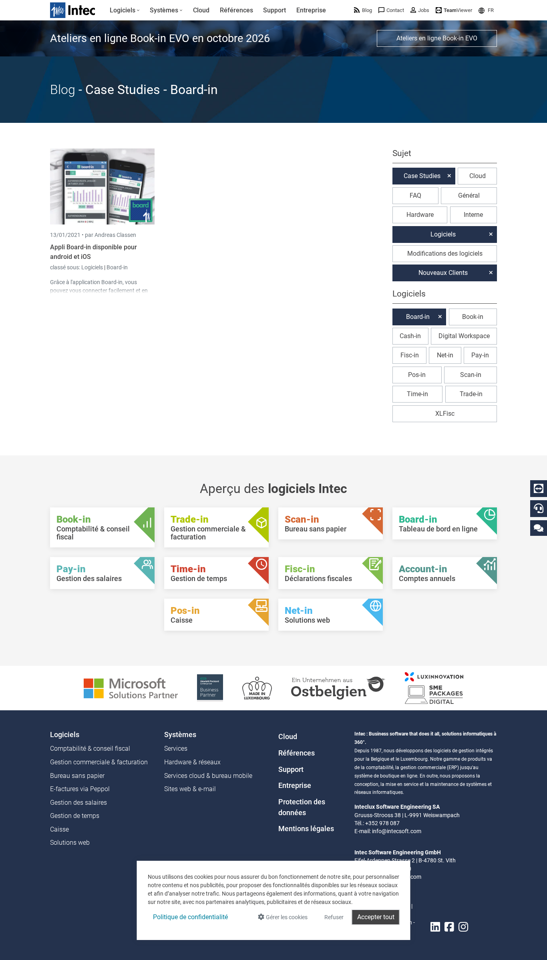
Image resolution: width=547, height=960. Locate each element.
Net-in (445, 355)
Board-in (117, 267)
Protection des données (301, 807)
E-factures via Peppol (80, 789)
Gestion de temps (74, 816)
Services (175, 748)
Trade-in (471, 394)
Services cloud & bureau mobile (208, 776)
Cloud (477, 176)
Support (291, 770)
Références (296, 753)
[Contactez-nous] (538, 527)
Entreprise (294, 786)
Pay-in (480, 355)
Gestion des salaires (78, 802)
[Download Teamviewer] (538, 488)
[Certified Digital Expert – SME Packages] (434, 687)
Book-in (472, 317)
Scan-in (470, 375)
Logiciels (92, 267)
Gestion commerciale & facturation (99, 762)
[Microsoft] (131, 687)
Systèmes (180, 735)
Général (469, 195)
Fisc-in (409, 355)
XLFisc (444, 413)
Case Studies (422, 176)
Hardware (420, 214)
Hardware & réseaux (192, 762)
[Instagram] (463, 927)
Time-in (417, 394)
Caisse (59, 829)
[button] (486, 10)
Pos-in (417, 375)
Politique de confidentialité (190, 917)
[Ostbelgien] (338, 687)
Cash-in (410, 336)
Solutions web (70, 842)
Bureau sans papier (77, 776)
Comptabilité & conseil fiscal (90, 748)
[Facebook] (449, 927)
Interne (473, 214)
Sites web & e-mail (190, 789)
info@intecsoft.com (396, 831)
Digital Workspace (464, 336)
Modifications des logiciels (445, 253)
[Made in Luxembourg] (257, 687)
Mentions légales (306, 829)
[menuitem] (125, 10)
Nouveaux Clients (443, 273)
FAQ (415, 195)
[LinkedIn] (435, 927)
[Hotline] (538, 508)
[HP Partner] (210, 687)
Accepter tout (375, 917)
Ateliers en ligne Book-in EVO (436, 38)
